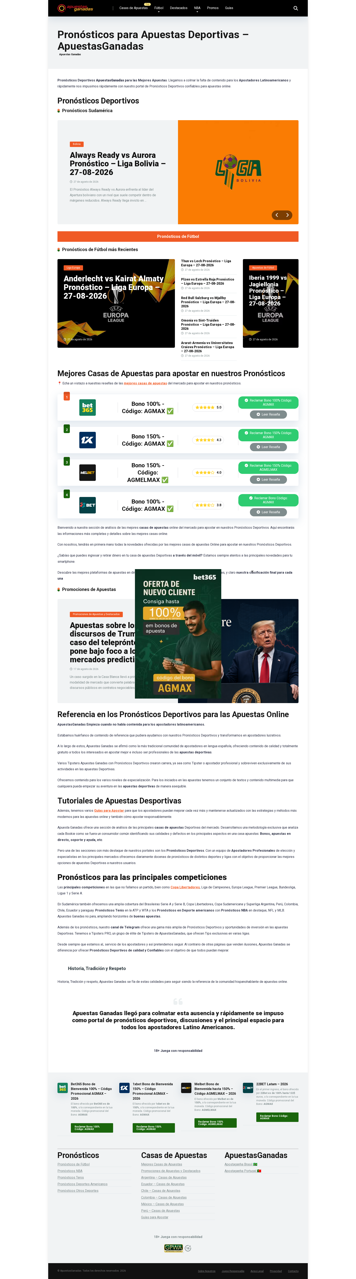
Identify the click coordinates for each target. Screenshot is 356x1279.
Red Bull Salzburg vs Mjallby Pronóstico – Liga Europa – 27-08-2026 (208, 302)
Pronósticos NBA (69, 1171)
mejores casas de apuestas (145, 383)
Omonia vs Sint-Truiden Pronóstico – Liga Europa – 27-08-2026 (208, 324)
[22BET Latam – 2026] (87, 512)
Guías (229, 8)
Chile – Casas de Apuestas (160, 1191)
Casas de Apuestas (133, 8)
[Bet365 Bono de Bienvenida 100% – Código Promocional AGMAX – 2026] (87, 415)
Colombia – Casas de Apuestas (164, 1197)
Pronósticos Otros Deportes (77, 1191)
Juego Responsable (233, 1271)
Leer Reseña (270, 414)
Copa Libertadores (185, 887)
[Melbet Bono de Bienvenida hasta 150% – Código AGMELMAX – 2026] (87, 480)
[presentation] (277, 215)
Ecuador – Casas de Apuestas (163, 1184)
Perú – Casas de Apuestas (160, 1211)
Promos (213, 8)
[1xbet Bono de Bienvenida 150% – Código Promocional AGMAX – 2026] (87, 447)
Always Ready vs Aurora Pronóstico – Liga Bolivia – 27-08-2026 (118, 164)
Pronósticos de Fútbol (178, 236)
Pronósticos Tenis (70, 1177)
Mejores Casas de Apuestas (161, 1164)
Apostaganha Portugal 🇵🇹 (243, 1171)
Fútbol (158, 8)
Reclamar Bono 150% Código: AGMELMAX (270, 468)
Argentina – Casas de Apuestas (164, 1177)
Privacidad (276, 1271)
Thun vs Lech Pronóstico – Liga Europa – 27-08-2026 (206, 263)
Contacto (293, 1271)
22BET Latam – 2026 (272, 1084)
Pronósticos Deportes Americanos (82, 1184)
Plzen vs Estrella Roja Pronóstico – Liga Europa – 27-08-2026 (207, 281)
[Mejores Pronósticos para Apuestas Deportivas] (75, 6)
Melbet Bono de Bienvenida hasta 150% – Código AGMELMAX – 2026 (215, 1089)
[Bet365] (178, 639)
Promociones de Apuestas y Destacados (170, 1171)
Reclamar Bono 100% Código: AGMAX (270, 402)
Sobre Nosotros (206, 1271)
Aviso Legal (257, 1271)
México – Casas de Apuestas (162, 1204)
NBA (197, 8)
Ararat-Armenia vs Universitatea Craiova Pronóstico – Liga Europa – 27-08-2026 (207, 347)
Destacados (178, 8)
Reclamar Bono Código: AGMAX (270, 500)
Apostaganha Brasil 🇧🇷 (241, 1164)
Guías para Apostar (109, 811)
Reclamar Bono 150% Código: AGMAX (270, 435)
